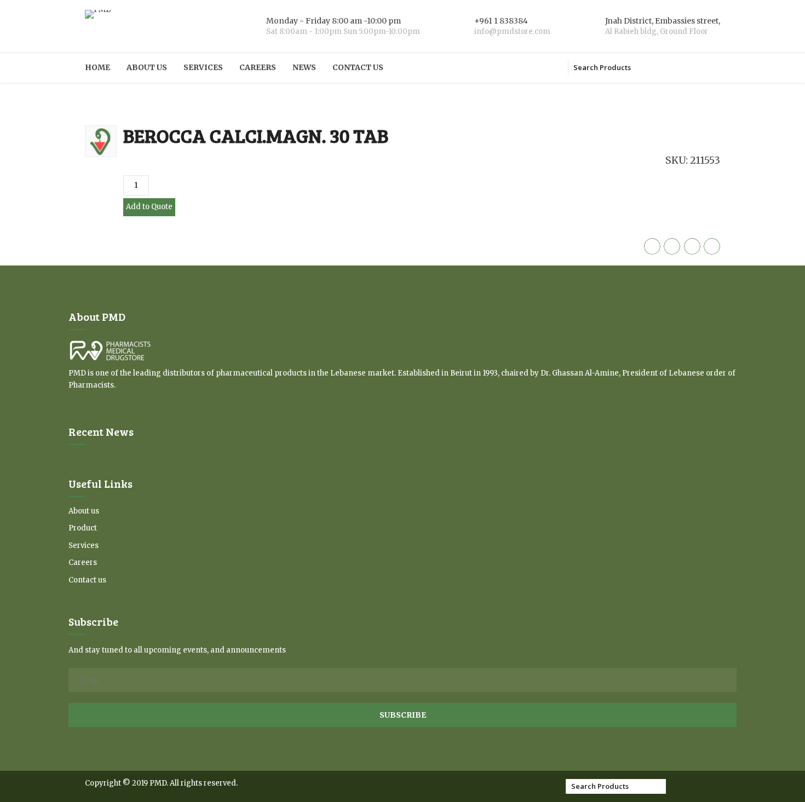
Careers (257, 67)
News (304, 67)
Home (97, 67)
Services (203, 67)
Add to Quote (149, 206)
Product (82, 528)
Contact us (357, 67)
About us (147, 67)
